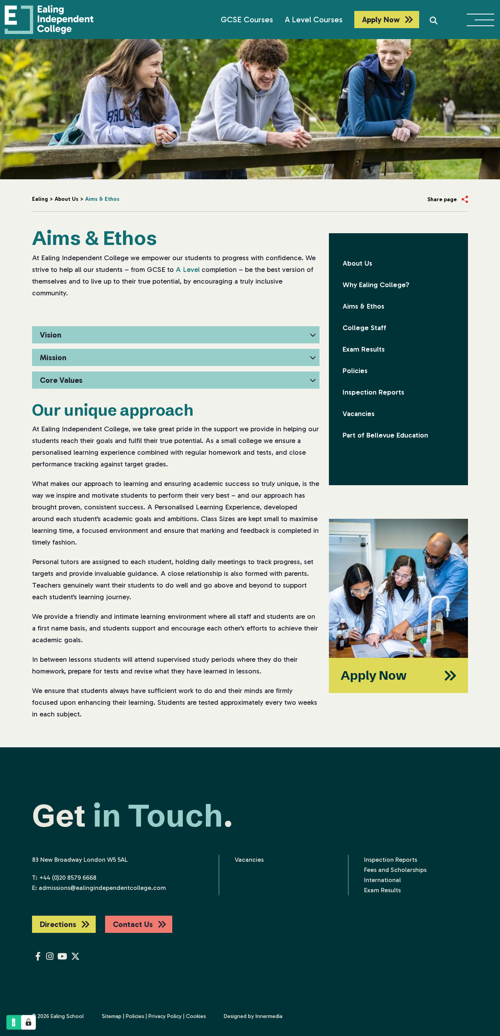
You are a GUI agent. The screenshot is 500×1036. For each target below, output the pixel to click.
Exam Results (364, 349)
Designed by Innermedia (253, 1016)
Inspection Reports (373, 392)
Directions (58, 924)
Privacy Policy (165, 1016)
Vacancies (359, 413)
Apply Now (381, 19)
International (382, 880)
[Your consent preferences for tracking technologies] (28, 1022)
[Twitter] (75, 956)
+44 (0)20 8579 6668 (67, 877)
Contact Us (133, 924)
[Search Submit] (433, 19)
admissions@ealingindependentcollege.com (102, 887)
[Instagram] (50, 956)
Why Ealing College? (376, 284)
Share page (442, 199)
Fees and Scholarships (395, 869)
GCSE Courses (247, 19)
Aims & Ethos (363, 306)
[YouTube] (62, 956)
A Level (188, 269)
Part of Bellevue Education (385, 435)
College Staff (364, 327)
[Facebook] (38, 956)
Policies (355, 370)
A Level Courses (314, 19)
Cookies (196, 1016)
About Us (357, 263)
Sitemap (111, 1016)
